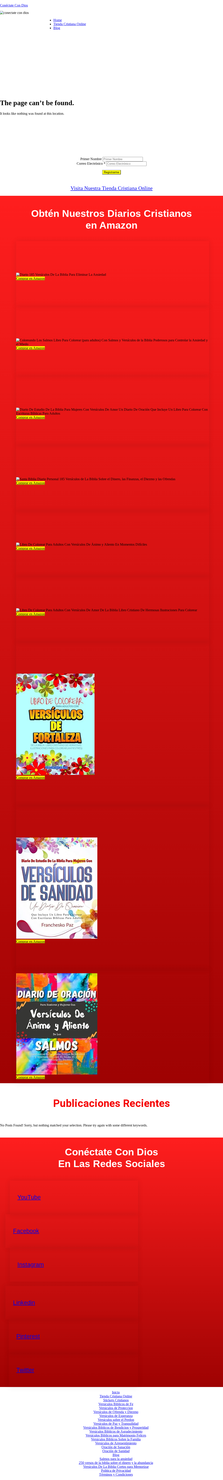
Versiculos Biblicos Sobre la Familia (116, 1439)
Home (57, 20)
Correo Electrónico (91, 163)
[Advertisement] (111, 63)
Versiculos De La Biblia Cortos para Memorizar (116, 1466)
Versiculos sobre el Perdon (116, 1420)
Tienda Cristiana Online (69, 24)
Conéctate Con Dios (14, 5)
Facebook (26, 1231)
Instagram (30, 1264)
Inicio (116, 1392)
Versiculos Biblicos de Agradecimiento (115, 1431)
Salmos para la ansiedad (116, 1459)
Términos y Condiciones (116, 1474)
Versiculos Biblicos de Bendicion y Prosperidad (116, 1427)
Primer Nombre (91, 159)
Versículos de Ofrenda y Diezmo (115, 1412)
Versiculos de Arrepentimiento (116, 1443)
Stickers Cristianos (116, 1400)
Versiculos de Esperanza (116, 1416)
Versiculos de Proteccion (116, 1408)
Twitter (25, 1370)
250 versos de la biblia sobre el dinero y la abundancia (116, 1463)
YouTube (29, 1197)
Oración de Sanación (115, 1447)
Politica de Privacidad (116, 1470)
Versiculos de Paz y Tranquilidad (116, 1423)
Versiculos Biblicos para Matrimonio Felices (116, 1435)
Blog (56, 28)
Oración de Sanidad (116, 1451)
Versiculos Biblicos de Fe (115, 1404)
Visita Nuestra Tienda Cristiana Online (112, 188)
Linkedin (24, 1302)
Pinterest (28, 1336)
